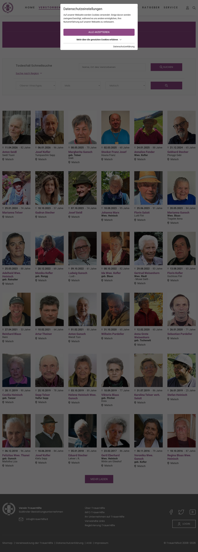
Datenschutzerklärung (124, 46)
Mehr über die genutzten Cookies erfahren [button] (97, 39)
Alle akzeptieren (99, 32)
